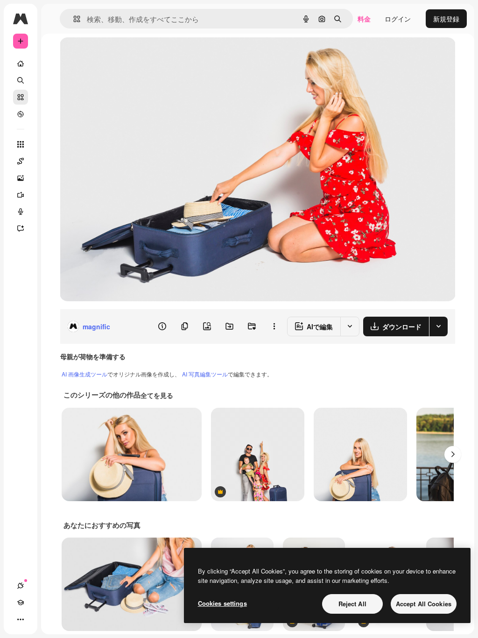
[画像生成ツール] (20, 177)
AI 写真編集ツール (205, 374)
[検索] (20, 80)
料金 (364, 18)
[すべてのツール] (20, 144)
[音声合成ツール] (20, 211)
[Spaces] (20, 161)
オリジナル (123, 55)
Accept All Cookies (423, 603)
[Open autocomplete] (73, 18)
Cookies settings (222, 603)
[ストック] (20, 97)
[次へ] (452, 454)
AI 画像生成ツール (84, 374)
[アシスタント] (20, 228)
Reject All (352, 603)
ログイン (398, 18)
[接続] (20, 585)
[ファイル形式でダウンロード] (438, 326)
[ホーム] (20, 63)
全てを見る (157, 395)
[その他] (20, 619)
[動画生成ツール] (20, 194)
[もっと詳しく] (20, 113)
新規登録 (446, 18)
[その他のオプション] (274, 326)
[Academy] (20, 602)
